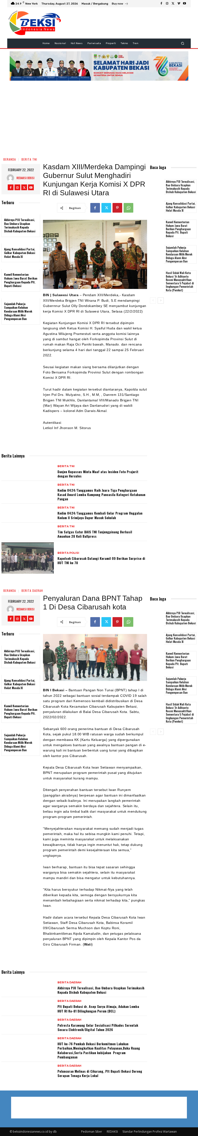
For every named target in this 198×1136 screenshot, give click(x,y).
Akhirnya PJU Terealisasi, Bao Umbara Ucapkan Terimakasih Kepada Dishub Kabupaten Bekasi (19, 225)
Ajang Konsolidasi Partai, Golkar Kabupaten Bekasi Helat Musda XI (19, 253)
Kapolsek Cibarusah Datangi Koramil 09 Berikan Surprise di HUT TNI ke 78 (101, 560)
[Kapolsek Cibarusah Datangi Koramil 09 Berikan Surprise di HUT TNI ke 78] (27, 558)
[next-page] (161, 300)
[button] (182, 43)
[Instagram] (167, 4)
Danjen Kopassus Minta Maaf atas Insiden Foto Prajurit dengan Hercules (97, 473)
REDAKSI (112, 1131)
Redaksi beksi (25, 178)
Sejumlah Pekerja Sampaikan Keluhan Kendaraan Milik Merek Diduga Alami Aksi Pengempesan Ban (18, 311)
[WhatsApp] (128, 208)
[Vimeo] (179, 4)
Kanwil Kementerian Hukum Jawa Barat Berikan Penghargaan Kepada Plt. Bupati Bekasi (20, 280)
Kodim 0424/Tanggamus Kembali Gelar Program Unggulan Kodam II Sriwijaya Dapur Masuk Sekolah (99, 515)
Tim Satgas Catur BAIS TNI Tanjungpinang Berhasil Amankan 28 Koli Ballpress (94, 534)
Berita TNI (29, 159)
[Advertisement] (99, 118)
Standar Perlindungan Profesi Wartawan (149, 1131)
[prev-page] (153, 300)
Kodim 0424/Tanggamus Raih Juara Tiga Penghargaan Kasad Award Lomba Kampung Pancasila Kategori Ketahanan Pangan (101, 494)
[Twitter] (173, 4)
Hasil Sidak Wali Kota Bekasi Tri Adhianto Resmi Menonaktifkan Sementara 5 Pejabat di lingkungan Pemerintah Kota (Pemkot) (180, 281)
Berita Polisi (68, 553)
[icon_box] (120, 4)
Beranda (9, 159)
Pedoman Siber (91, 1131)
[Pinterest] (117, 208)
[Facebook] (161, 4)
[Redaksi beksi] (11, 178)
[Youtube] (184, 4)
